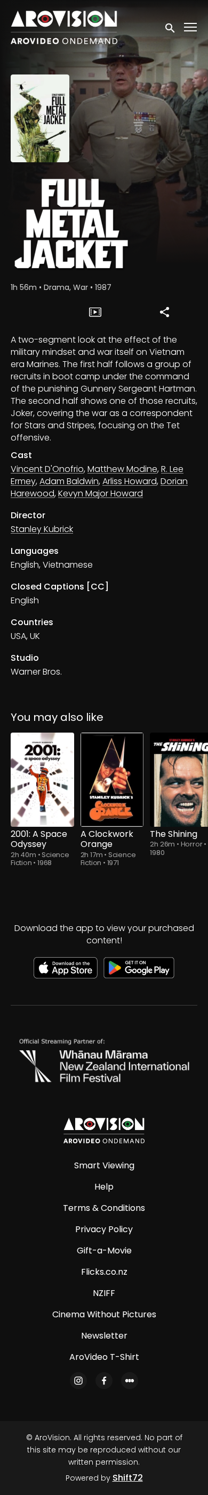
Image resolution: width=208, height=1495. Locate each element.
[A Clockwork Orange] (112, 780)
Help (104, 1187)
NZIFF (104, 1293)
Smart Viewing (104, 1165)
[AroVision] (104, 1130)
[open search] (170, 27)
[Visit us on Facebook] (104, 1380)
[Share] (164, 312)
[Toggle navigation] (191, 27)
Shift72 (128, 1478)
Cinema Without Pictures (104, 1314)
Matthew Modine (122, 469)
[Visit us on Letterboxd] (129, 1380)
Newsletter (104, 1336)
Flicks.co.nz (104, 1272)
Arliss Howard (129, 481)
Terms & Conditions (104, 1208)
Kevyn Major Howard (100, 493)
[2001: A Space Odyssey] (42, 780)
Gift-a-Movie (104, 1250)
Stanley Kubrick (42, 529)
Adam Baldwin (69, 481)
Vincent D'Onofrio (47, 469)
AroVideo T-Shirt (104, 1357)
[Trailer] (95, 312)
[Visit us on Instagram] (78, 1380)
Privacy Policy (104, 1229)
